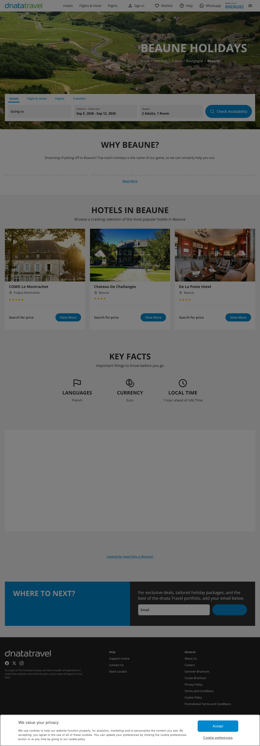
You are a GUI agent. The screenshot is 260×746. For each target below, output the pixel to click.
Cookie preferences (218, 737)
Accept (218, 726)
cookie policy (77, 739)
